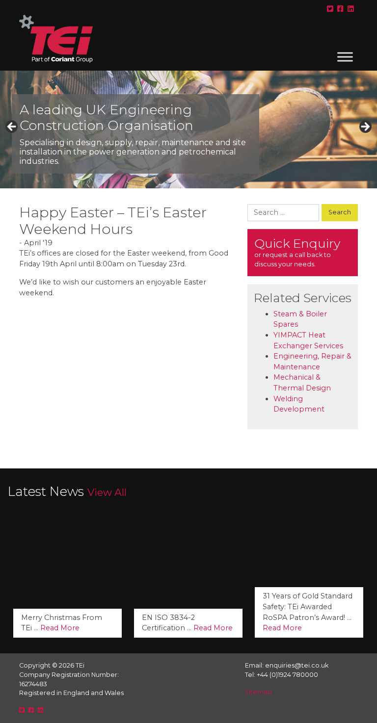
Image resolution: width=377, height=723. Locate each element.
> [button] (364, 127)
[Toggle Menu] (345, 56)
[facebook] (340, 8)
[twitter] (330, 8)
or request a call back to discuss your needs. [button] (297, 252)
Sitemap (258, 692)
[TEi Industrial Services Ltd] (56, 43)
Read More (60, 627)
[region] (188, 129)
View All (107, 492)
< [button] (12, 127)
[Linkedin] (351, 8)
